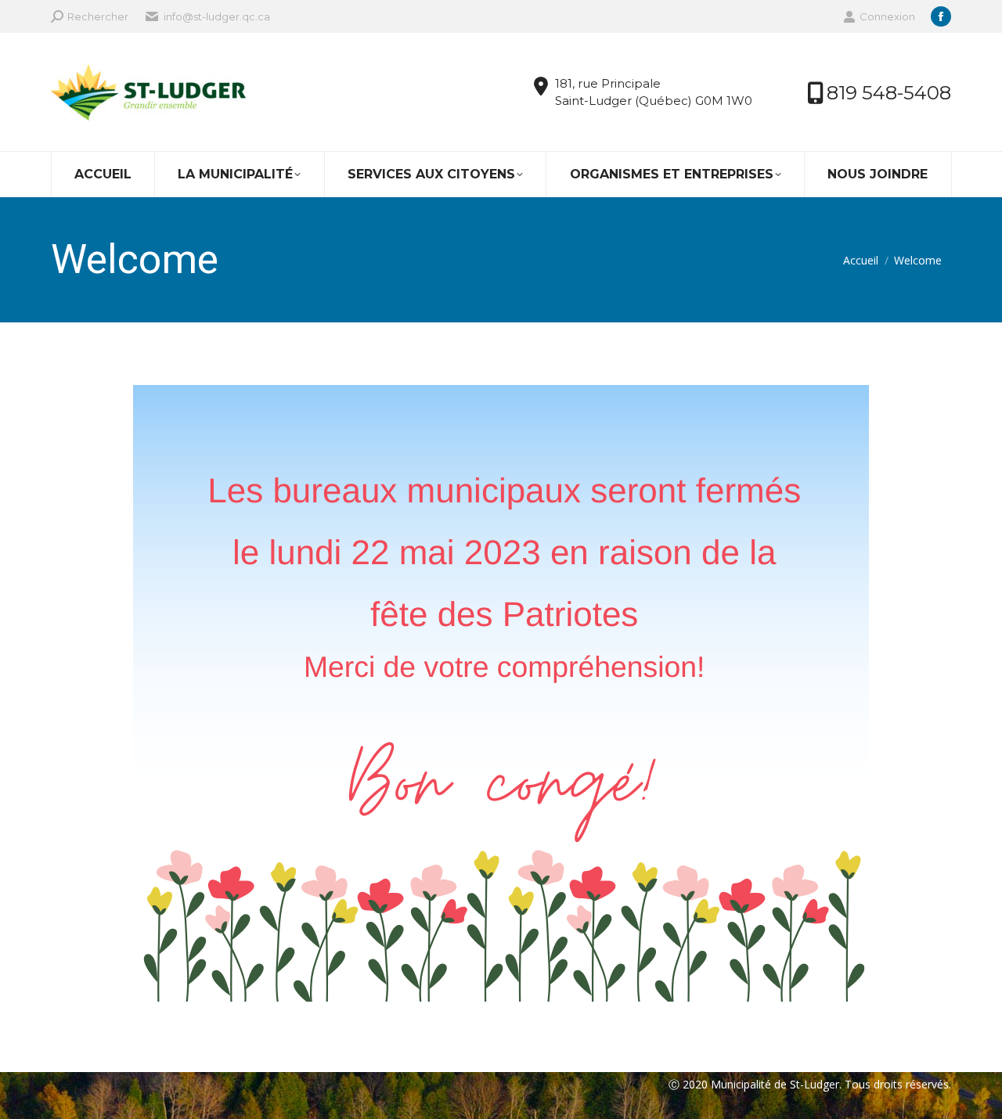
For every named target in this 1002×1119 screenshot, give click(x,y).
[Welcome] (501, 693)
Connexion (887, 16)
